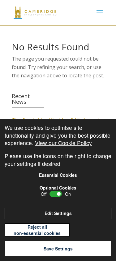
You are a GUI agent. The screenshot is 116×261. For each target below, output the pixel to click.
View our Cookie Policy (63, 143)
